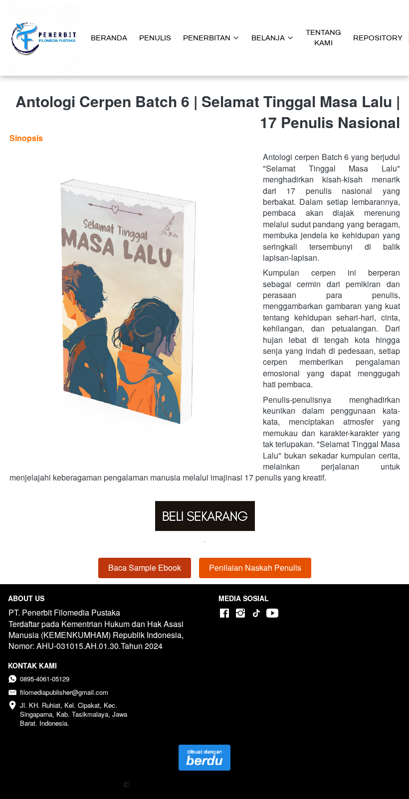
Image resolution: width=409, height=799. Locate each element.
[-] (224, 613)
